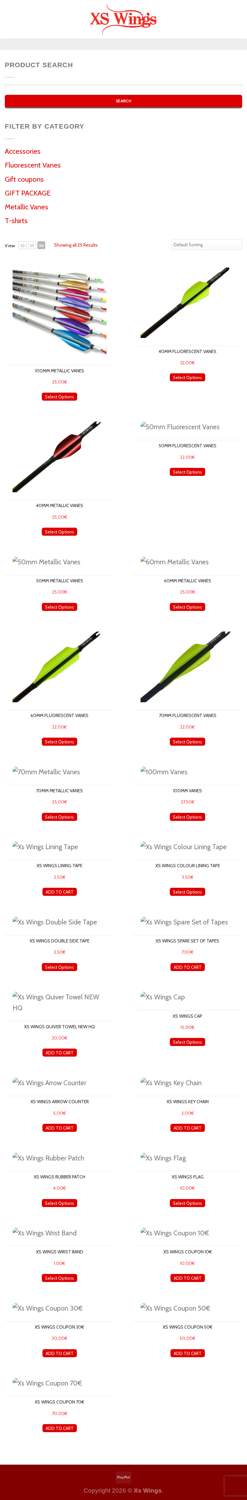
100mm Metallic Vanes (59, 371)
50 (41, 245)
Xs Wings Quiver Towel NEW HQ (59, 1027)
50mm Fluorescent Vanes (187, 446)
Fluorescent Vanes (33, 165)
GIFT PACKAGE (28, 193)
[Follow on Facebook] (112, 44)
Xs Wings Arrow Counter (60, 1102)
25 (32, 245)
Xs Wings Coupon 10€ (187, 1252)
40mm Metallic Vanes (59, 505)
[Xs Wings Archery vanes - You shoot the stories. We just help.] (123, 19)
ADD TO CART (60, 892)
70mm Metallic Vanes (59, 791)
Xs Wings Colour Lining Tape (187, 865)
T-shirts (16, 220)
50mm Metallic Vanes (59, 581)
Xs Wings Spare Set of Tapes (187, 941)
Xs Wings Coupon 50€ (188, 1327)
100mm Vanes (187, 791)
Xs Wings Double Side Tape (59, 941)
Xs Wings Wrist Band (59, 1252)
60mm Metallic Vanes (187, 581)
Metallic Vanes (26, 207)
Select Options (59, 396)
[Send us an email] (134, 44)
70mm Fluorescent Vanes (187, 715)
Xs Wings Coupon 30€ (59, 1327)
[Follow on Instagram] (123, 44)
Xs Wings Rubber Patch (59, 1177)
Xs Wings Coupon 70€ (59, 1402)
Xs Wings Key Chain (188, 1102)
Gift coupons (24, 179)
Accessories (23, 151)
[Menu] (10, 19)
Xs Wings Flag (188, 1177)
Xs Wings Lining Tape (59, 865)
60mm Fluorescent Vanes (59, 715)
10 (23, 245)
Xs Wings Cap (187, 1016)
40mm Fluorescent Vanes (187, 351)
